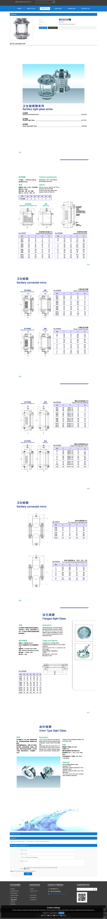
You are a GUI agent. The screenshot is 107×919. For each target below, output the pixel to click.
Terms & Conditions (30, 871)
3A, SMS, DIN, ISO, (30, 841)
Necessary (44, 915)
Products (45, 8)
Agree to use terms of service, (23, 871)
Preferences (57, 915)
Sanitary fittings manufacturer (42, 841)
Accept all (61, 912)
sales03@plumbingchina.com (24, 1)
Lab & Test (58, 8)
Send (28, 873)
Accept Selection (53, 912)
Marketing (64, 915)
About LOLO (31, 8)
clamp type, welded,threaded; (18, 841)
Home (19, 8)
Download (72, 8)
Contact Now (43, 27)
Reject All (45, 912)
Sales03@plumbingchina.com (58, 894)
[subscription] (95, 889)
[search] (53, 2)
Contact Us (85, 8)
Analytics (51, 915)
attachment (27, 868)
